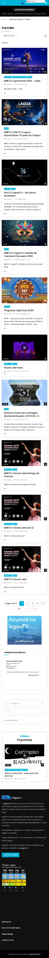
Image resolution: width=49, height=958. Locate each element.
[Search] (46, 3)
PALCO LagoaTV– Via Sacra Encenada (20, 194)
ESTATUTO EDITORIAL (11, 928)
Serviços (6, 922)
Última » (35, 609)
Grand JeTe (8, 77)
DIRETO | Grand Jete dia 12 (19, 527)
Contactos (8, 940)
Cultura (7, 189)
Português (32, 1)
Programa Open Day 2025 (19, 310)
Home (4, 19)
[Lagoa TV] (24, 3)
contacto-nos (10, 855)
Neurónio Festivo (34, 954)
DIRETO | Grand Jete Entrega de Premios (21, 475)
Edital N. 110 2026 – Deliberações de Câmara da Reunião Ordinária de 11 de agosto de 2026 (24, 14)
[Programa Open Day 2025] (24, 290)
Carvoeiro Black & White (13, 770)
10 (19, 609)
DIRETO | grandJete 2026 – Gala (22, 80)
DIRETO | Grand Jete (15, 579)
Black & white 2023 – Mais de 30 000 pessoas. (21, 774)
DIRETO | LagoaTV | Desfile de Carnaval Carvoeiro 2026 (20, 254)
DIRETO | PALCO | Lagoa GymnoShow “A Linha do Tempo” (22, 134)
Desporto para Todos (19, 77)
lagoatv (9, 84)
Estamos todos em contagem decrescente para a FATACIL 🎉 (21, 414)
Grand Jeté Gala (13, 367)
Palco (30, 77)
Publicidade (7, 934)
